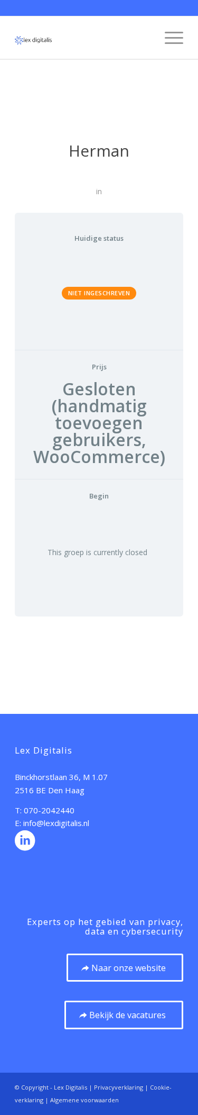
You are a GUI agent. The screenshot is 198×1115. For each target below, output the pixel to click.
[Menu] (168, 37)
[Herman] (99, 110)
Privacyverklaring (118, 1087)
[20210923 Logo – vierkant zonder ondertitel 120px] (82, 37)
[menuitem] (168, 37)
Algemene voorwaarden (84, 1100)
